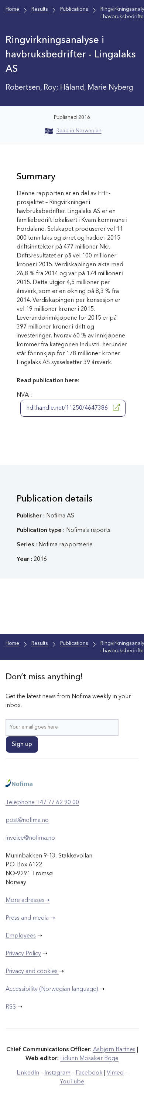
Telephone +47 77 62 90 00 (42, 803)
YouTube (72, 1082)
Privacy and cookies (32, 972)
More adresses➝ (27, 900)
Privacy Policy (23, 954)
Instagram (57, 1073)
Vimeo (115, 1073)
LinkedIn (28, 1073)
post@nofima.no (27, 820)
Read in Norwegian (79, 130)
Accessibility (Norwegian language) (52, 989)
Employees (21, 936)
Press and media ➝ (30, 918)
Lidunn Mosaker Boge (89, 1059)
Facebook (89, 1073)
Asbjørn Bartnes (114, 1050)
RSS (11, 1007)
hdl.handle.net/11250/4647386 (67, 408)
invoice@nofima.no (30, 838)
